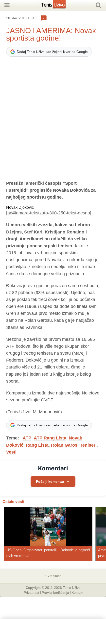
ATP (27, 438)
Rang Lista (37, 445)
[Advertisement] (53, 121)
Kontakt (77, 592)
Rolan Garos (64, 445)
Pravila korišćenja (55, 592)
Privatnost (31, 592)
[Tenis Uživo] (58, 6)
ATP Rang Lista (50, 438)
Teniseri (88, 445)
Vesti (11, 452)
